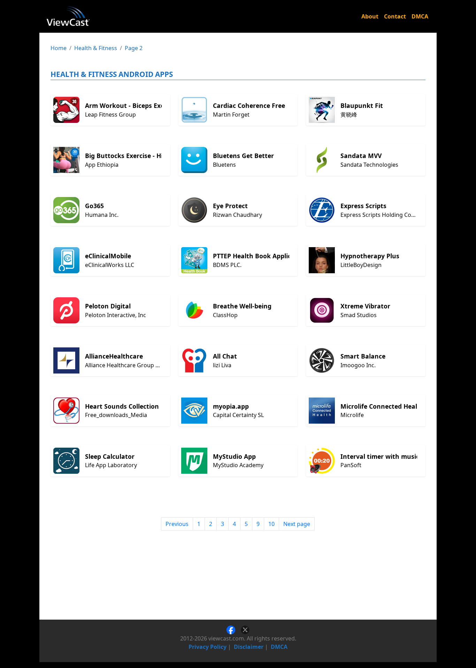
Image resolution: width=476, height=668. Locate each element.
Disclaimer (248, 647)
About (369, 16)
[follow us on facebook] (234, 629)
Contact (395, 16)
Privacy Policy (208, 647)
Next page (296, 524)
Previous (177, 524)
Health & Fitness (95, 48)
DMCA (420, 16)
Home (59, 48)
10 (271, 524)
